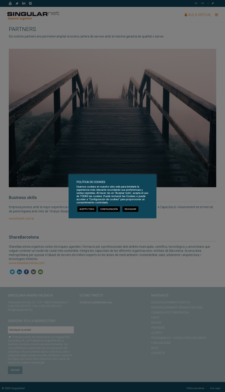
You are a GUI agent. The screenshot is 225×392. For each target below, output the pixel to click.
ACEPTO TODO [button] (86, 209)
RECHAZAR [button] (130, 209)
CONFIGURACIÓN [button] (109, 209)
